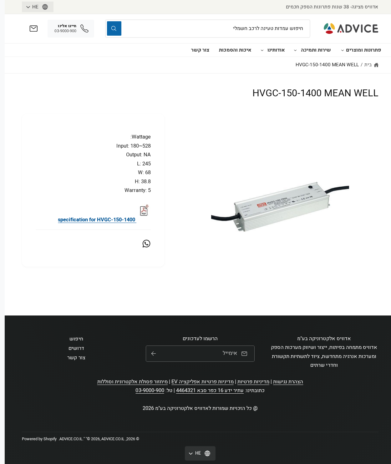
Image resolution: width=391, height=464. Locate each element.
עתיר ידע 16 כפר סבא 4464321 (210, 390)
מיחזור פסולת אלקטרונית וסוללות (132, 382)
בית (368, 64)
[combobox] (207, 29)
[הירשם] (153, 353)
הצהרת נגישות (288, 382)
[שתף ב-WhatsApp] (146, 243)
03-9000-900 (149, 390)
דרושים (76, 348)
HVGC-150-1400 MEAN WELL (327, 64)
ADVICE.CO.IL (71, 439)
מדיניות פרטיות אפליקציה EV (202, 382)
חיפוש (76, 339)
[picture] (143, 220)
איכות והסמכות (235, 50)
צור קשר (200, 50)
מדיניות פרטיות (253, 382)
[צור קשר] (34, 29)
